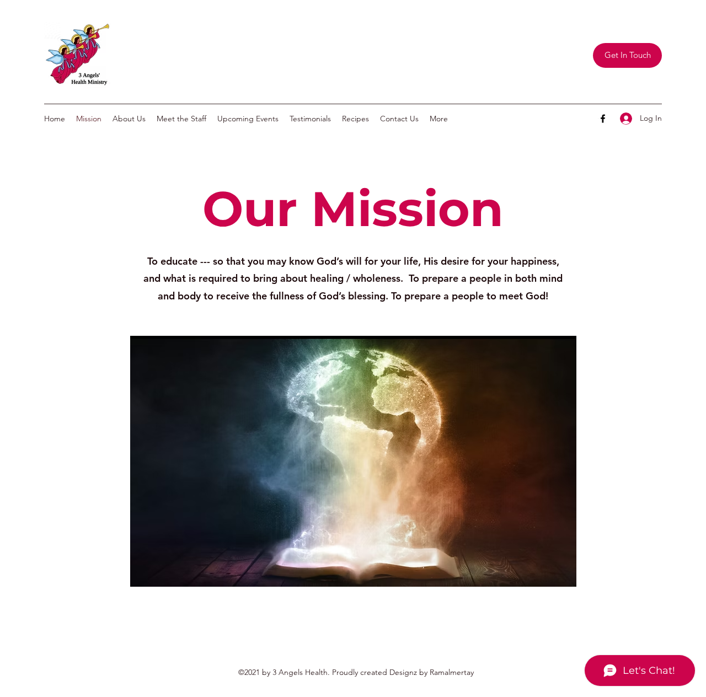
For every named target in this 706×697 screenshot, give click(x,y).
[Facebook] (602, 118)
